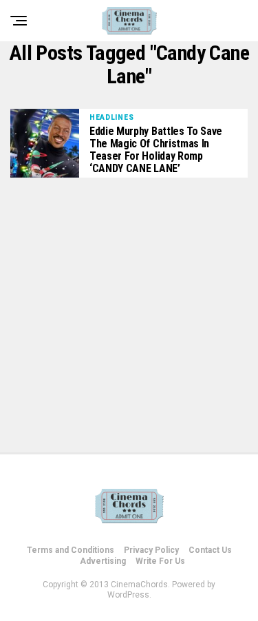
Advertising (103, 561)
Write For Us (160, 561)
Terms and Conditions (70, 550)
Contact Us (210, 550)
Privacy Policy (151, 550)
